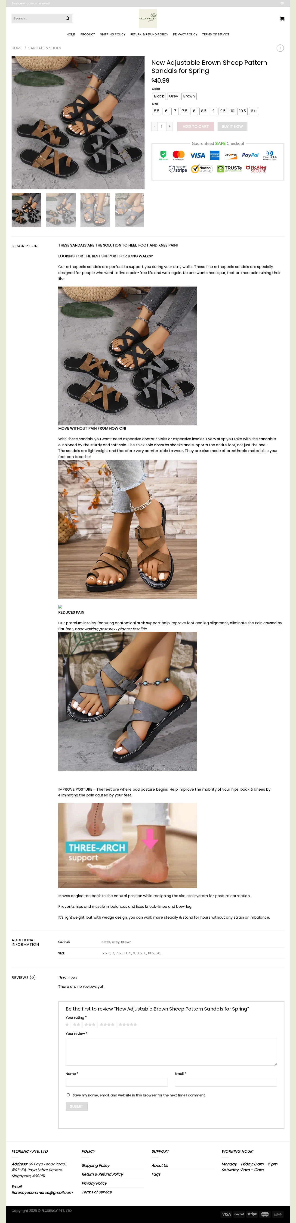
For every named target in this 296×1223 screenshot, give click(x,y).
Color (156, 88)
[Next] (136, 122)
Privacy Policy (185, 34)
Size (155, 104)
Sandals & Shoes (44, 48)
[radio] (159, 96)
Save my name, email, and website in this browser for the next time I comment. (139, 1095)
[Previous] (20, 122)
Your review (76, 1033)
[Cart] (282, 18)
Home (71, 34)
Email (180, 1073)
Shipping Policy (112, 34)
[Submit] (67, 18)
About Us (159, 1165)
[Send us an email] (282, 3)
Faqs (155, 1174)
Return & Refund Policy (149, 34)
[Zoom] (17, 183)
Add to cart (196, 126)
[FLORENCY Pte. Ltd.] (148, 18)
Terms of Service (215, 34)
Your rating (76, 1017)
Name (72, 1073)
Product (87, 34)
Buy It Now (232, 126)
